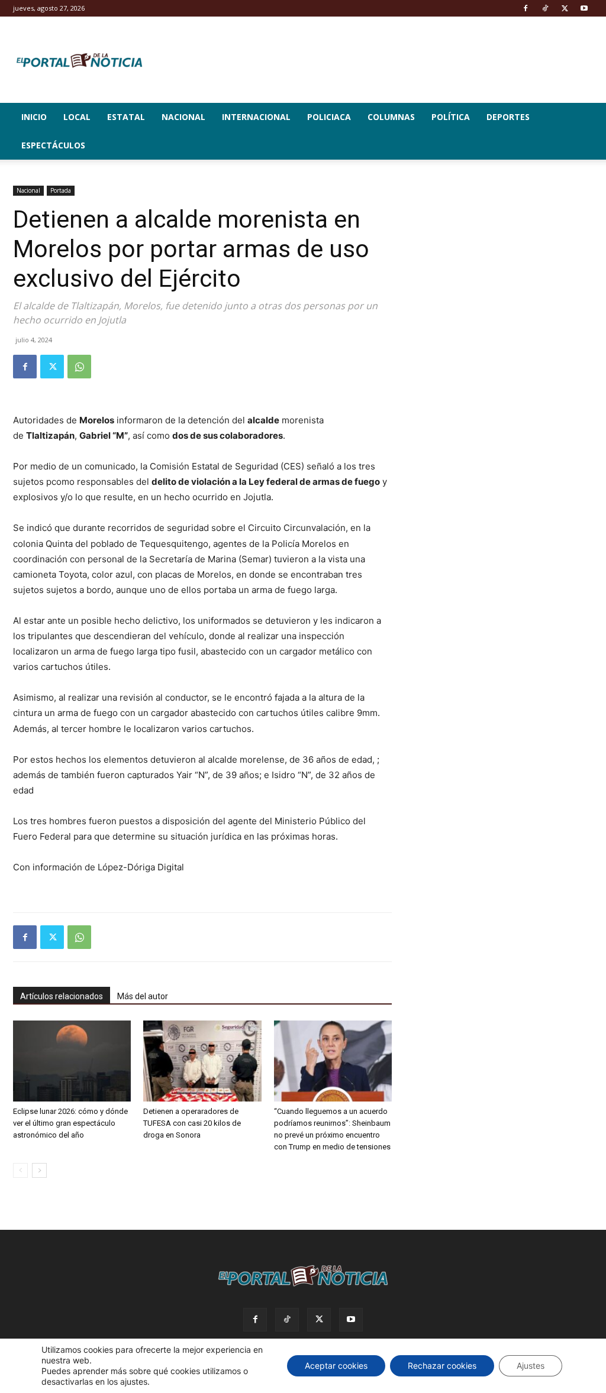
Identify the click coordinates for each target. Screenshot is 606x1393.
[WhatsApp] (79, 366)
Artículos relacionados (61, 996)
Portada (60, 190)
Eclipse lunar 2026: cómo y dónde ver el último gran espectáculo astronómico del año (70, 1123)
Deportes (508, 116)
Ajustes (530, 1365)
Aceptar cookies (336, 1365)
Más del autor (142, 996)
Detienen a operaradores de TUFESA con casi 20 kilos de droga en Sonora (192, 1123)
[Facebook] (525, 8)
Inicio (34, 116)
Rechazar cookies (442, 1365)
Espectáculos (53, 145)
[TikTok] (545, 8)
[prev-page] (20, 1170)
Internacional (256, 116)
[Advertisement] (504, 259)
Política (450, 116)
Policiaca (329, 116)
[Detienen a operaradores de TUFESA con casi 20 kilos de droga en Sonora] (202, 1061)
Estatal (126, 116)
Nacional (183, 116)
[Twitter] (564, 8)
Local (77, 116)
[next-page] (39, 1170)
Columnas (391, 116)
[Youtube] (584, 8)
